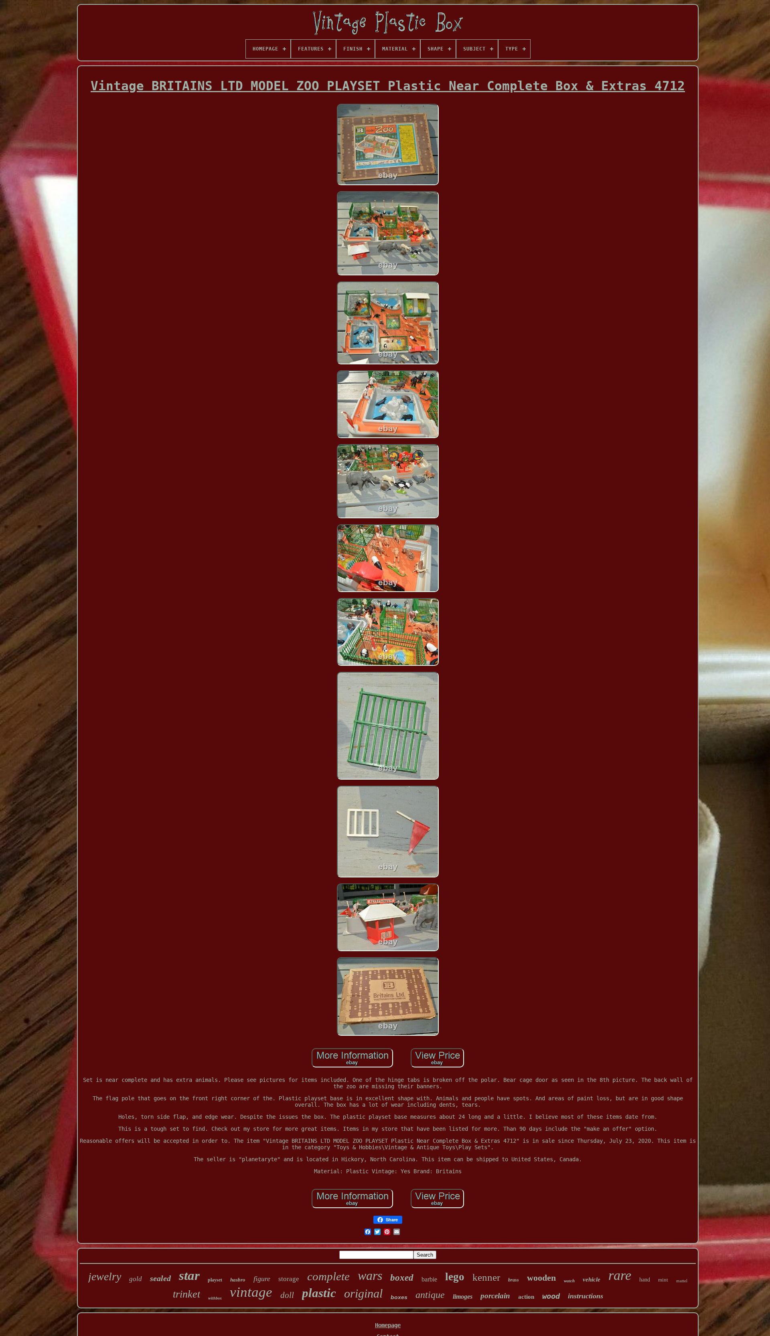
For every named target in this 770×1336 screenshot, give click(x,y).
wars (370, 1275)
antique (430, 1295)
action (526, 1297)
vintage (251, 1292)
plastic (319, 1293)
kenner (486, 1277)
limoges (462, 1296)
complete (328, 1276)
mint (663, 1280)
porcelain (495, 1296)
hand (644, 1280)
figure (261, 1279)
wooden (541, 1278)
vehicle (591, 1279)
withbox (215, 1298)
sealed (160, 1278)
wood (551, 1296)
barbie (429, 1279)
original (363, 1293)
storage (288, 1279)
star (189, 1275)
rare (619, 1275)
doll (287, 1295)
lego (454, 1277)
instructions (585, 1296)
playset (215, 1280)
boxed (401, 1278)
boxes (399, 1297)
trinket (186, 1294)
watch (569, 1280)
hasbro (237, 1280)
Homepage (388, 1325)
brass (513, 1280)
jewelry (104, 1276)
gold (135, 1279)
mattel (681, 1280)
